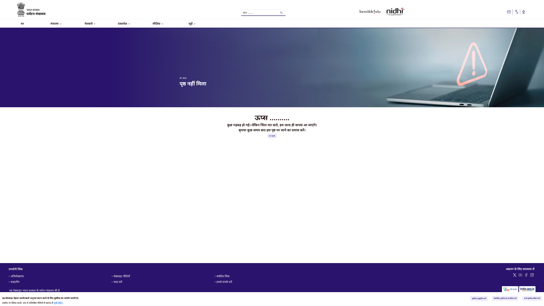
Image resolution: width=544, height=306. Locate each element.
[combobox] (516, 11)
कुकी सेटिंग (58, 302)
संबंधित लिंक (223, 276)
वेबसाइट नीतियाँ (122, 276)
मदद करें (118, 281)
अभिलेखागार (17, 276)
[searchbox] (260, 12)
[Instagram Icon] (532, 275)
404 (184, 78)
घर (181, 78)
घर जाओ (272, 136)
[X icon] (514, 275)
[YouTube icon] (520, 275)
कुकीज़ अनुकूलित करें (479, 298)
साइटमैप (15, 281)
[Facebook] (526, 275)
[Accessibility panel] (523, 12)
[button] (509, 11)
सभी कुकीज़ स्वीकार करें (532, 298)
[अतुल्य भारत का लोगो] (370, 12)
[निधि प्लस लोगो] (395, 12)
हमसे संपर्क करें (224, 281)
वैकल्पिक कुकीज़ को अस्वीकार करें (505, 298)
